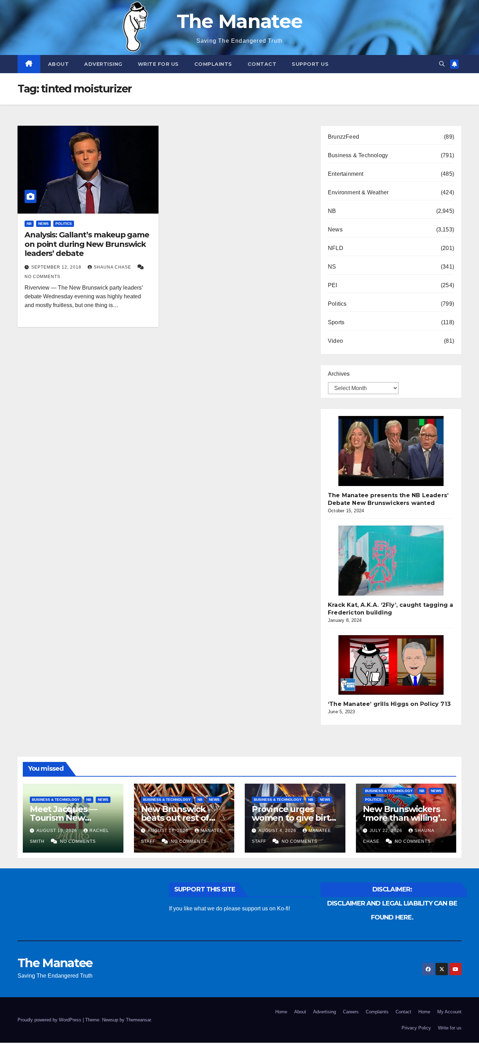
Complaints (213, 64)
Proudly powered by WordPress (50, 1019)
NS (332, 267)
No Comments (42, 276)
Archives (339, 374)
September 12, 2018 (57, 267)
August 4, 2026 (278, 830)
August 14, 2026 (169, 830)
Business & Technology (358, 155)
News (43, 223)
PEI (332, 285)
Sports (336, 322)
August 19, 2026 (57, 830)
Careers (351, 1011)
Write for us (158, 64)
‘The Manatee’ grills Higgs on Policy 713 (389, 704)
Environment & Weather (358, 192)
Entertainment (346, 174)
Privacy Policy (416, 1027)
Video (335, 341)
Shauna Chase (113, 267)
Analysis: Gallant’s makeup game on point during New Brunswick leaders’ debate (87, 244)
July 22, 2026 (387, 830)
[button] (442, 64)
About (58, 64)
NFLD (335, 248)
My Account (449, 1011)
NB (29, 223)
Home (281, 1011)
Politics (63, 223)
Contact (262, 64)
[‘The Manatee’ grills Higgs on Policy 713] (391, 665)
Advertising (103, 64)
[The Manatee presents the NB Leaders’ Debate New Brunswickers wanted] (391, 451)
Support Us (310, 64)
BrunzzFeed (343, 137)
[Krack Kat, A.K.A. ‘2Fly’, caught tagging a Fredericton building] (391, 561)
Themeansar (138, 1019)
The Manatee (239, 21)
